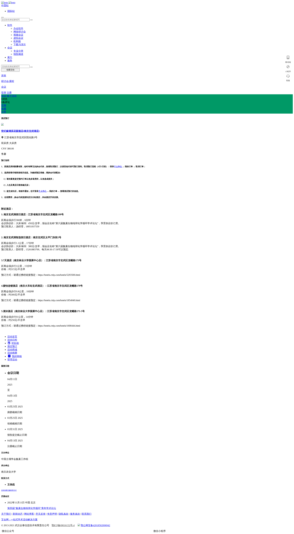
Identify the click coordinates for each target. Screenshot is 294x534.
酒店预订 (12, 346)
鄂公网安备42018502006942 (95, 525)
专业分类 (18, 51)
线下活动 (12, 95)
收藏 (3, 108)
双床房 (5, 143)
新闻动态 (18, 514)
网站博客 (29, 514)
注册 (9, 92)
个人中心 (118, 166)
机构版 (17, 41)
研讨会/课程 (7, 81)
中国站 (5, 5)
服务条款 (75, 514)
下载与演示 (19, 44)
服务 (9, 60)
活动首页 (12, 336)
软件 (9, 25)
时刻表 (15, 343)
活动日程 (12, 339)
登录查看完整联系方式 (9, 490)
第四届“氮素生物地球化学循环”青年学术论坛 (31, 508)
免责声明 (52, 514)
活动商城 (12, 349)
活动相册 (12, 353)
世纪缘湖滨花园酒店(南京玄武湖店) (20, 131)
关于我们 (6, 514)
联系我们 (86, 514)
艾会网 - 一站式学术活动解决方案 (19, 519)
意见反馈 (40, 514)
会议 (9, 47)
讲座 (3, 75)
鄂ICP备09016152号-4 (63, 525)
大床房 (13, 143)
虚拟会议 (18, 38)
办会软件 (18, 28)
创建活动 (10, 70)
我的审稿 (17, 356)
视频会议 (18, 35)
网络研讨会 (19, 31)
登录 (3, 92)
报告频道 (18, 54)
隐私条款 (63, 514)
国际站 (11, 11)
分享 (3, 112)
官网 (3, 105)
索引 (9, 57)
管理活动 (12, 359)
